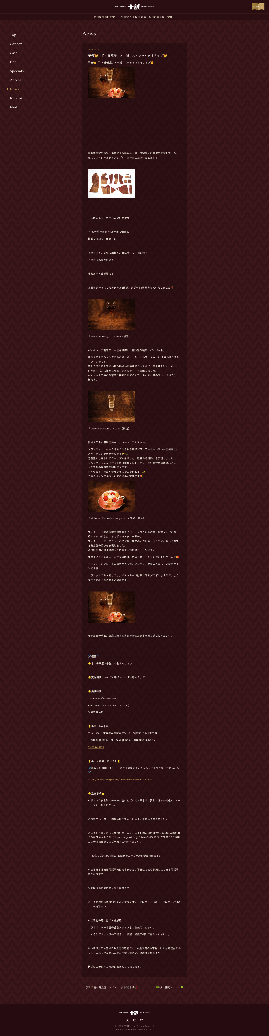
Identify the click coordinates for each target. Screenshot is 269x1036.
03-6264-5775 (96, 747)
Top (13, 35)
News (14, 89)
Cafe (13, 53)
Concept (17, 44)
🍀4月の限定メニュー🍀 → (171, 987)
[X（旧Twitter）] (127, 1020)
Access (16, 80)
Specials (17, 71)
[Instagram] (134, 1020)
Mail (13, 107)
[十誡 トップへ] (134, 6)
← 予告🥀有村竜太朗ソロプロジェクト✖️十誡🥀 (109, 987)
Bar (13, 62)
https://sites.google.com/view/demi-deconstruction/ (120, 779)
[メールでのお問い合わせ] (141, 1020)
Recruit (16, 98)
